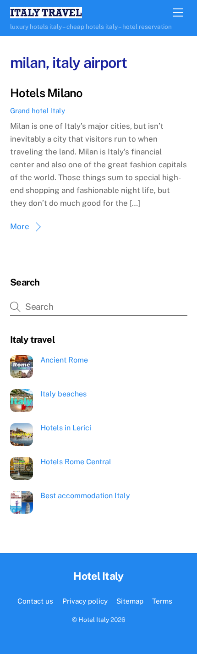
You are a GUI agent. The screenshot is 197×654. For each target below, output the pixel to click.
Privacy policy (85, 601)
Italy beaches (63, 394)
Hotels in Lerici (65, 427)
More (19, 226)
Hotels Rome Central (75, 461)
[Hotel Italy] (46, 14)
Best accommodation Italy (85, 495)
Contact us (35, 601)
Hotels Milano (46, 93)
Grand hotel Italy (37, 110)
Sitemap (129, 601)
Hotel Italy (93, 619)
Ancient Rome (64, 360)
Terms (162, 601)
